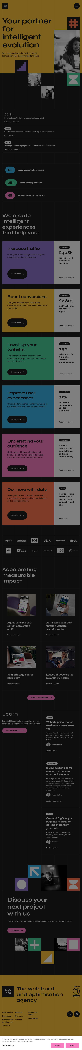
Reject (72, 1045)
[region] (41, 1043)
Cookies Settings (8, 1045)
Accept (57, 1045)
